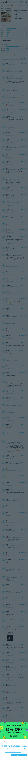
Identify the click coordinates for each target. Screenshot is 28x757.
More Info (24, 755)
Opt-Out (18, 755)
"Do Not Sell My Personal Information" (13, 752)
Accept (13, 755)
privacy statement (5, 747)
